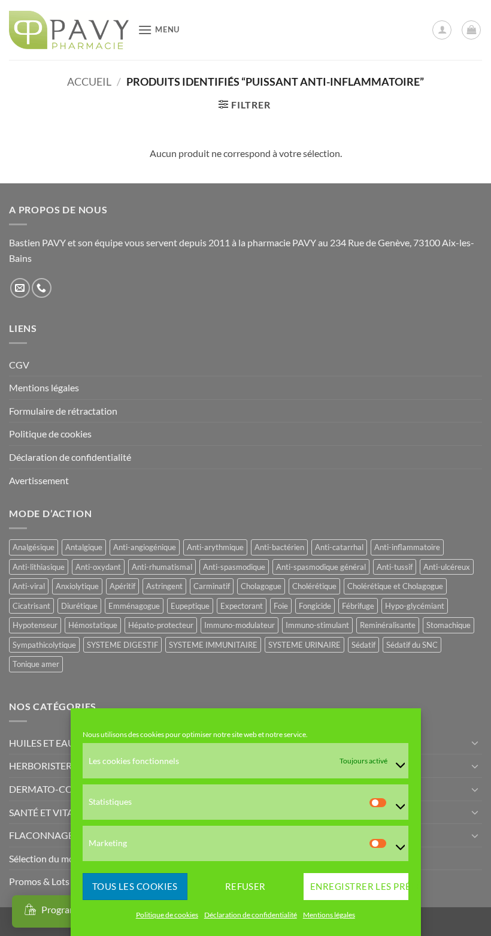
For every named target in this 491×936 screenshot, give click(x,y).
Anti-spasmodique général (321, 567)
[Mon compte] (441, 30)
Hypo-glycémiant (414, 606)
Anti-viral (29, 586)
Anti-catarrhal (339, 547)
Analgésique (33, 547)
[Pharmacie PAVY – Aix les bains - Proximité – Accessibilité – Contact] (69, 30)
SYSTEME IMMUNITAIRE (213, 645)
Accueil (89, 81)
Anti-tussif (395, 567)
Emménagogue (134, 606)
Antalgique (83, 547)
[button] (159, 29)
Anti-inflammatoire (407, 547)
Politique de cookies (167, 914)
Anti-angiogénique (144, 547)
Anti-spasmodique (234, 567)
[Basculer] (475, 742)
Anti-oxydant (98, 567)
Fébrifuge (358, 606)
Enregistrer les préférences (359, 886)
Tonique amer (36, 664)
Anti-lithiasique (39, 567)
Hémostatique (92, 625)
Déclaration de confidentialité (250, 914)
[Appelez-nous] (41, 288)
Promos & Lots (39, 881)
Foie (281, 606)
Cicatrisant (31, 606)
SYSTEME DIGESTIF (122, 645)
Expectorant (241, 606)
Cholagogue (261, 586)
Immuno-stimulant (317, 625)
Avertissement (39, 480)
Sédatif (363, 645)
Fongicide (315, 606)
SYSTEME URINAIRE (304, 645)
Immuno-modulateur (239, 625)
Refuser (245, 886)
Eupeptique (190, 606)
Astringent (164, 586)
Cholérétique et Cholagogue (395, 586)
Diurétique (79, 606)
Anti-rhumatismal (162, 567)
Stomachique (448, 625)
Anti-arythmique (215, 547)
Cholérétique (314, 586)
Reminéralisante (388, 625)
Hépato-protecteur (160, 625)
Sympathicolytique (44, 645)
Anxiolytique (77, 586)
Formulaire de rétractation (63, 410)
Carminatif (211, 586)
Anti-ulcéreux (446, 567)
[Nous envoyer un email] (20, 288)
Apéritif (122, 586)
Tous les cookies (135, 886)
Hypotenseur (35, 625)
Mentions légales (329, 914)
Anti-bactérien (279, 547)
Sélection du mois (45, 858)
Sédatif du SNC (412, 645)
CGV (19, 364)
